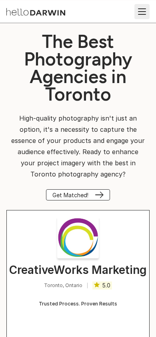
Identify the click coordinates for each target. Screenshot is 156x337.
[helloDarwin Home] (35, 12)
